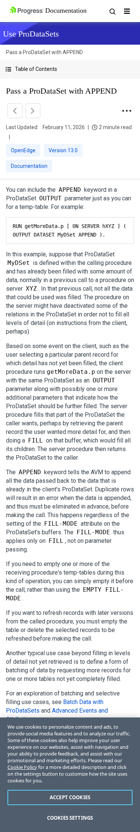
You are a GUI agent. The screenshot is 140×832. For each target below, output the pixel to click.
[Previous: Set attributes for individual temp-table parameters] (15, 111)
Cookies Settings (70, 817)
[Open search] (112, 11)
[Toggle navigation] (127, 11)
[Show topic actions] (126, 110)
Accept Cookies (70, 797)
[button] (70, 69)
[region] (70, 774)
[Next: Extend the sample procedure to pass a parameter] (33, 111)
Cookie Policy (22, 767)
